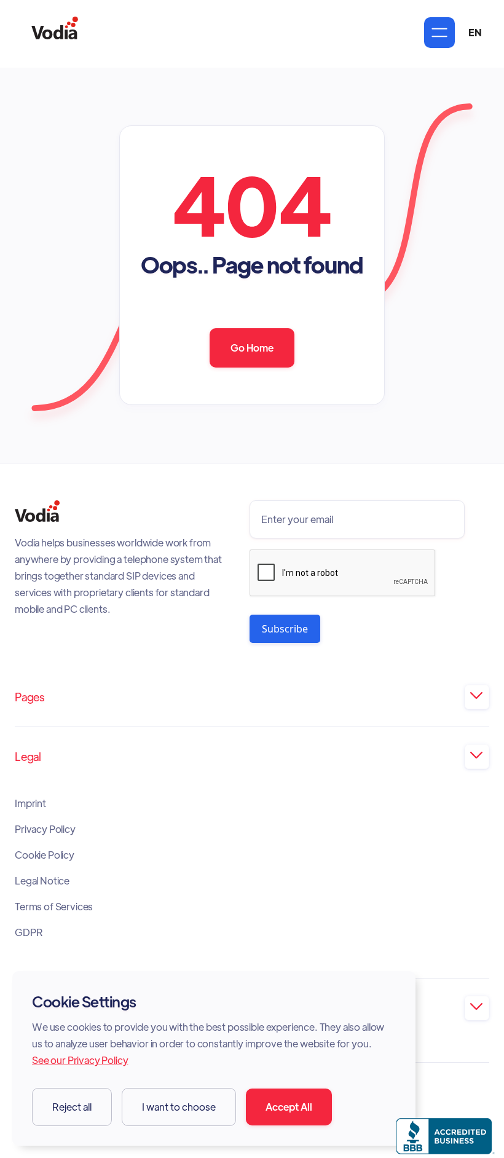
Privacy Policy (45, 829)
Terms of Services (54, 907)
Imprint (30, 803)
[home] (55, 32)
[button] (439, 32)
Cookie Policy (44, 855)
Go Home (252, 347)
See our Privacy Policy (80, 1060)
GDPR (28, 932)
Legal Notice (42, 881)
